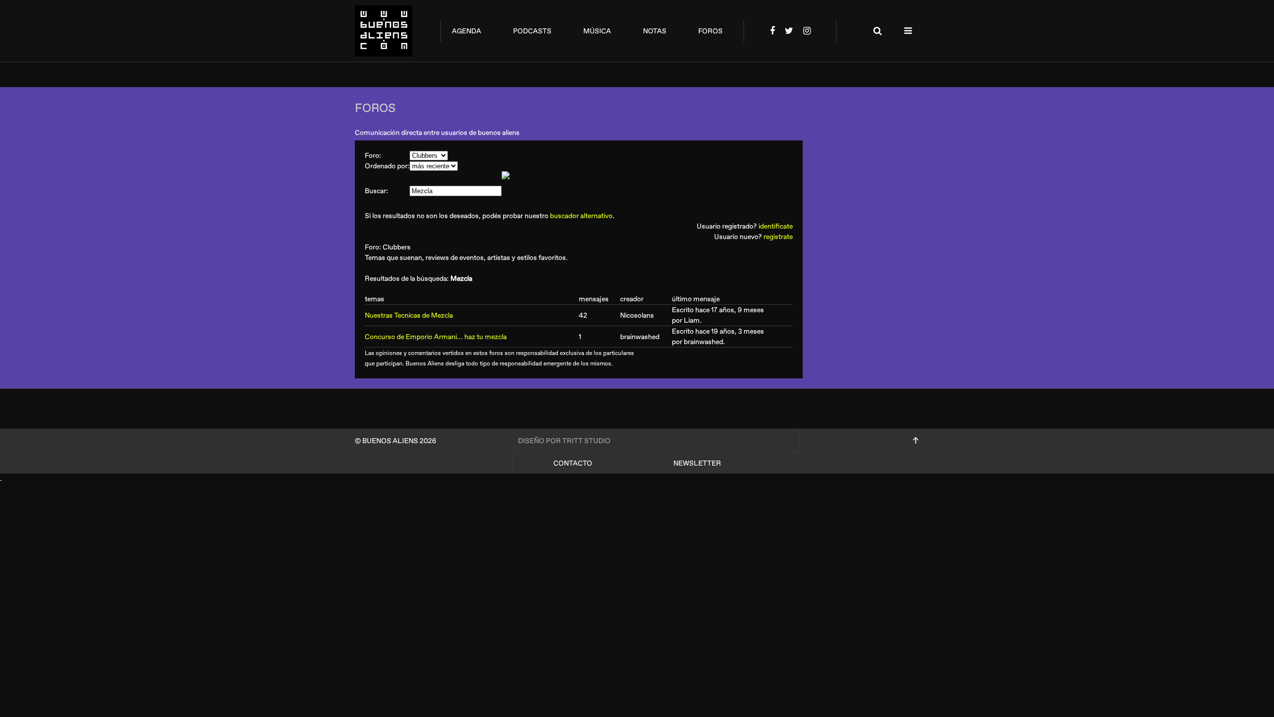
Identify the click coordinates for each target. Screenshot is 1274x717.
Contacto (572, 463)
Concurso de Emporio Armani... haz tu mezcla (436, 337)
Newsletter (697, 463)
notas (654, 31)
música (597, 31)
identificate (775, 226)
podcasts (532, 31)
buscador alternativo (581, 216)
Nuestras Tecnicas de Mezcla (409, 315)
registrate (778, 237)
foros (710, 31)
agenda (466, 31)
